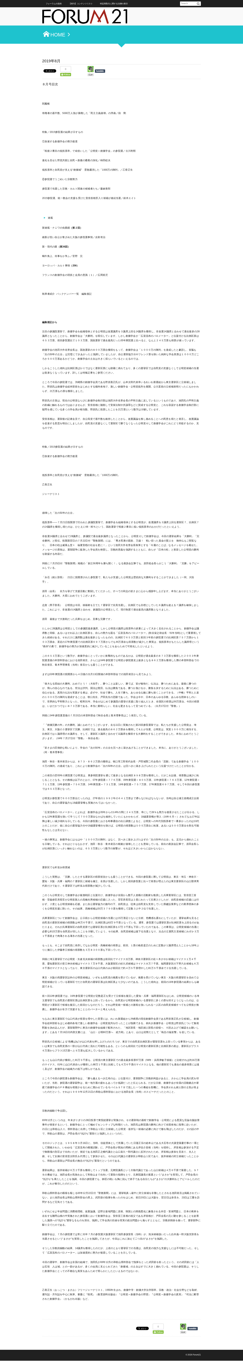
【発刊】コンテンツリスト (81, 3)
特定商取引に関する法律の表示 (114, 3)
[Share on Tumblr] (101, 71)
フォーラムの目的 (54, 3)
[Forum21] (84, 17)
